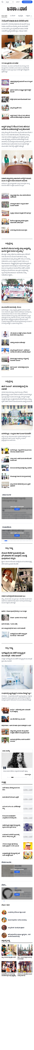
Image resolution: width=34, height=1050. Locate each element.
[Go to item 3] (4, 538)
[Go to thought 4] (11, 775)
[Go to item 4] (6, 538)
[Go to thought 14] (26, 775)
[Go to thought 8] (18, 775)
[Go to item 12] (20, 538)
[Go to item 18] (29, 538)
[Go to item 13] (21, 538)
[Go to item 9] (15, 538)
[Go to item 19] (30, 538)
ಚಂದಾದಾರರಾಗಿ (27, 2)
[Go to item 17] (27, 538)
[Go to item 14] (23, 538)
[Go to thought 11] (22, 775)
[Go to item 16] (26, 538)
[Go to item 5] (8, 538)
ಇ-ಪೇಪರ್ (12, 15)
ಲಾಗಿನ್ (18, 2)
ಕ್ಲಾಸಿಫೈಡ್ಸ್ (20, 15)
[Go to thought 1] (7, 775)
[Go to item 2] (3, 538)
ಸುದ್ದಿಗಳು (28, 15)
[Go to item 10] (17, 538)
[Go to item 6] (11, 538)
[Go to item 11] (18, 538)
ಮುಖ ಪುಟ (4, 15)
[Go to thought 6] (15, 775)
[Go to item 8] (14, 538)
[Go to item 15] (24, 538)
